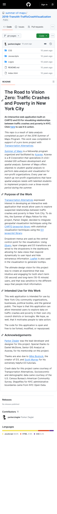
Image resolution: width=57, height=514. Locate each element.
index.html (13, 73)
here (12, 126)
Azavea (39, 154)
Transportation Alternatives (19, 145)
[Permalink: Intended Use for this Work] (3, 291)
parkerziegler (14, 44)
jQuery (8, 245)
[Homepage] (28, 4)
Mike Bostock (36, 356)
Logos (11, 62)
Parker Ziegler (12, 340)
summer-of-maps (16, 12)
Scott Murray (31, 359)
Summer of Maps (13, 151)
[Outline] (53, 81)
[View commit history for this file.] (50, 44)
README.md (13, 67)
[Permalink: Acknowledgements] (3, 335)
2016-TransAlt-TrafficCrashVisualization (26, 16)
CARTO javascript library (17, 226)
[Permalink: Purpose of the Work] (3, 194)
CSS (10, 50)
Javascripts (13, 56)
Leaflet (33, 258)
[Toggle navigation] (4, 4)
